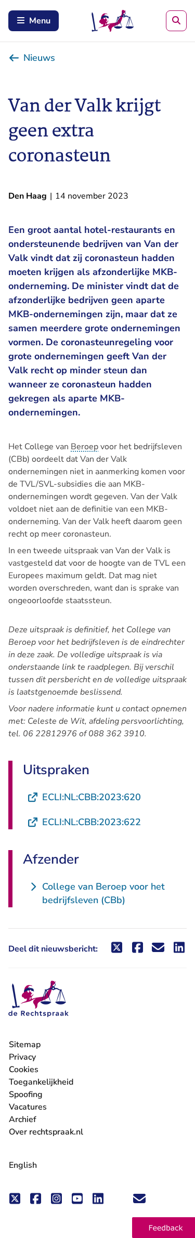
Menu (39, 21)
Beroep (84, 446)
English (23, 1165)
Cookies (23, 1069)
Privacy (22, 1057)
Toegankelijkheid (41, 1082)
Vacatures (27, 1107)
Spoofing (26, 1094)
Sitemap (25, 1044)
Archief (22, 1119)
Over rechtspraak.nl (46, 1132)
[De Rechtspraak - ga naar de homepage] (38, 999)
